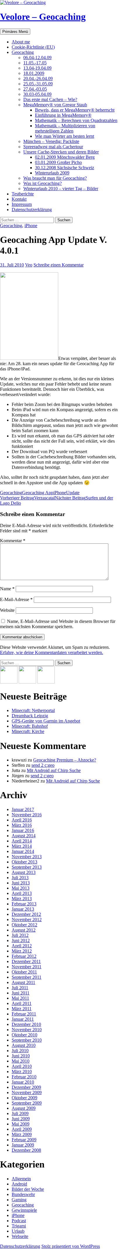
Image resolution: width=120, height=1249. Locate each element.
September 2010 (27, 1040)
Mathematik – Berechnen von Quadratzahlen (76, 120)
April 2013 (22, 893)
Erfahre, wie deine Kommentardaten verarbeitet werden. (51, 652)
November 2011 (26, 966)
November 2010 (27, 1029)
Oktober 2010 (24, 1034)
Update (73, 492)
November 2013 (27, 856)
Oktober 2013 (24, 861)
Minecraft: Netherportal (33, 710)
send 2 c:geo (42, 765)
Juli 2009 (20, 1113)
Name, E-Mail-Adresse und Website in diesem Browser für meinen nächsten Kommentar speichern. (57, 624)
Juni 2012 (21, 940)
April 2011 (21, 1003)
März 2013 (22, 898)
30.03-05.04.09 (37, 94)
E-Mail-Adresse (16, 599)
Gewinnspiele (24, 1210)
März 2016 (22, 825)
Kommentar (12, 540)
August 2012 (24, 930)
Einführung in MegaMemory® (63, 115)
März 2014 (22, 846)
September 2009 (27, 1102)
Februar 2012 (24, 956)
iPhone (30, 225)
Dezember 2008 (26, 1150)
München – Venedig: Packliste (51, 141)
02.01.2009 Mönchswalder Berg (65, 157)
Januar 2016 (23, 830)
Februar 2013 (24, 903)
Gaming (19, 1199)
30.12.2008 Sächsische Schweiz (64, 167)
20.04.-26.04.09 (38, 78)
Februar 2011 (24, 1013)
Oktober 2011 (24, 971)
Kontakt (19, 199)
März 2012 (22, 950)
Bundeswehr (23, 1194)
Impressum (22, 204)
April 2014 (22, 840)
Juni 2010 (21, 1055)
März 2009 (22, 1134)
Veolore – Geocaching (43, 16)
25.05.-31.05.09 (38, 83)
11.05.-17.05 (35, 62)
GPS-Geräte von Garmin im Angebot (46, 720)
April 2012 (22, 945)
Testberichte (23, 193)
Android (19, 1183)
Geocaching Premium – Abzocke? (64, 759)
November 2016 (27, 814)
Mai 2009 (20, 1123)
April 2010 (22, 1066)
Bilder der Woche (28, 1189)
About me (21, 41)
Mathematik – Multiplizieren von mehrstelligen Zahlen (65, 128)
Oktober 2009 (24, 1097)
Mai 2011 (20, 998)
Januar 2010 (23, 1082)
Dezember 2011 (26, 961)
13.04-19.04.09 (37, 68)
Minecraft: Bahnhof (30, 726)
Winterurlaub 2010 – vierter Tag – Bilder (60, 188)
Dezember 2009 (26, 1087)
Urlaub (18, 1231)
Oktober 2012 (24, 924)
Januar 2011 (23, 1019)
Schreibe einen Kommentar (58, 264)
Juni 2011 (20, 992)
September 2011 (26, 977)
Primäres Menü (15, 31)
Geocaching (23, 52)
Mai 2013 (20, 888)
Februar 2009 (24, 1139)
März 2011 (21, 1008)
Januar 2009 (23, 1144)
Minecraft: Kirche (28, 731)
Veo (28, 264)
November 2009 (27, 1092)
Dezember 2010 (26, 1024)
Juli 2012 (20, 935)
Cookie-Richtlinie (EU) (33, 47)
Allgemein (21, 1178)
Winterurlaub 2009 (52, 172)
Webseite (20, 1236)
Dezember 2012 (26, 914)
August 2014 (24, 835)
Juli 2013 (20, 877)
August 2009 (24, 1108)
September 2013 (27, 867)
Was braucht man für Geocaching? (55, 178)
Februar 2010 (24, 1076)
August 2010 (24, 1045)
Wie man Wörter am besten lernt (64, 136)
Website (7, 610)
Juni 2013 (21, 882)
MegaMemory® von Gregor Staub (55, 104)
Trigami (19, 1225)
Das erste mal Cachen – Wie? (50, 99)
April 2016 (22, 819)
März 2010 (22, 1071)
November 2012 (27, 919)
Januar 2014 (23, 851)
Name (7, 588)
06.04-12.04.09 (37, 57)
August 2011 (23, 982)
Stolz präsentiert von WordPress (70, 1246)
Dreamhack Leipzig (30, 715)
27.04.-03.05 (35, 88)
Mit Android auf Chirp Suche (54, 770)
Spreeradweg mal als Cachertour (53, 146)
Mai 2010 (20, 1061)
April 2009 (22, 1129)
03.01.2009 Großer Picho (58, 162)
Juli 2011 (20, 987)
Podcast (19, 1220)
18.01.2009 (33, 73)
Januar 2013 (23, 909)
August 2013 (24, 872)
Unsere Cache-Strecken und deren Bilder (61, 151)
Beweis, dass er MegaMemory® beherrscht (74, 109)
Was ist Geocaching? (42, 183)
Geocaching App (37, 492)
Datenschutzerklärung (32, 209)
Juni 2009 (21, 1118)
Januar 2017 (23, 809)
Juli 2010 (20, 1050)
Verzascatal (27, 497)
